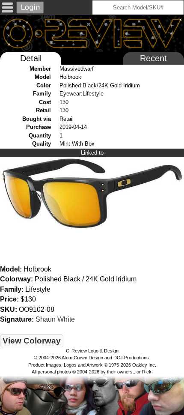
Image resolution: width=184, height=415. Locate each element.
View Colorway (32, 340)
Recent (153, 58)
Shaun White (55, 319)
